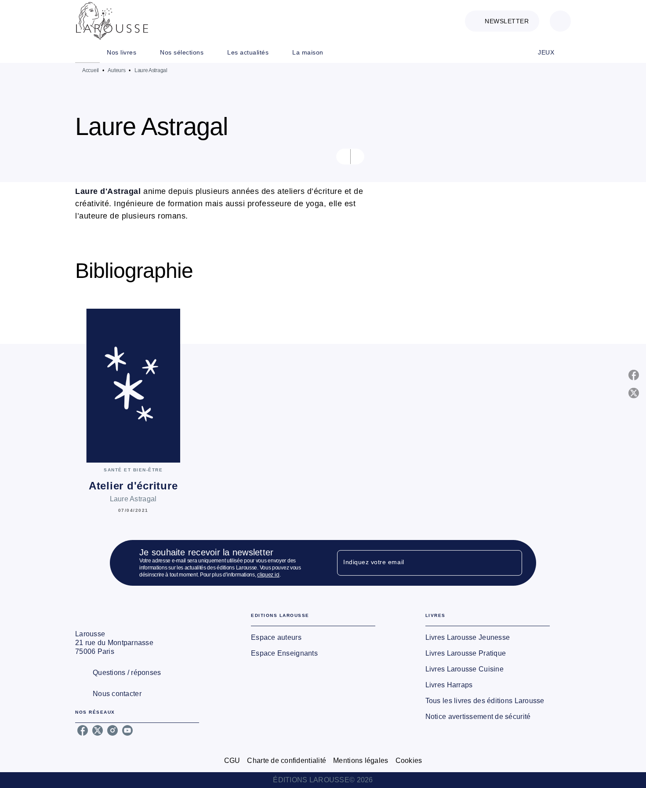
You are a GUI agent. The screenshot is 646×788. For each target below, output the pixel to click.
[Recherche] (560, 21)
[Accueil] (112, 21)
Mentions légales (360, 760)
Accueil (90, 70)
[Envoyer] (511, 562)
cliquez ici (268, 575)
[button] (502, 21)
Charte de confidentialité (286, 760)
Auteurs (116, 70)
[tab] (87, 52)
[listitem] (82, 730)
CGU (232, 760)
